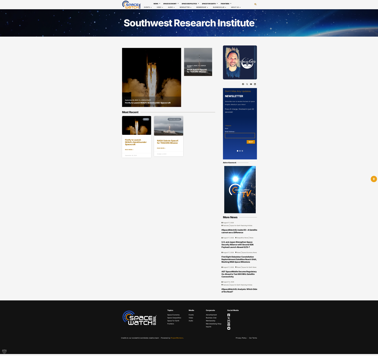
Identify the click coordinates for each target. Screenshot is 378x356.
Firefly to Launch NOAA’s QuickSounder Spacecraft (147, 103)
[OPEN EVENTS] (151, 7)
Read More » (129, 149)
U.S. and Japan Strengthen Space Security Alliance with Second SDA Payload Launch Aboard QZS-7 (237, 244)
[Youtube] (251, 84)
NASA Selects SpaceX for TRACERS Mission (197, 71)
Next (251, 142)
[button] (254, 5)
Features (226, 225)
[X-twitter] (247, 84)
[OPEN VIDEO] (162, 7)
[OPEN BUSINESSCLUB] (225, 7)
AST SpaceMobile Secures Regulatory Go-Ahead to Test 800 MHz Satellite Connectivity (239, 274)
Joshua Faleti (146, 100)
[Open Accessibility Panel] (374, 179)
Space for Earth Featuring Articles (241, 225)
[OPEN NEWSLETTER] (191, 7)
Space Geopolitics (189, 4)
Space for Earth (209, 4)
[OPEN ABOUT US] (240, 7)
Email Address (230, 131)
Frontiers (225, 4)
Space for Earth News (249, 267)
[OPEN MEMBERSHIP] (207, 7)
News (156, 4)
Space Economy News (249, 252)
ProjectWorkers (177, 338)
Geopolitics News (242, 238)
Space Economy (170, 4)
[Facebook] (243, 84)
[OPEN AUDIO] (174, 7)
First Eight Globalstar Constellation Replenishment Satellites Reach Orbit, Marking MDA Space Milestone (239, 259)
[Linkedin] (255, 84)
